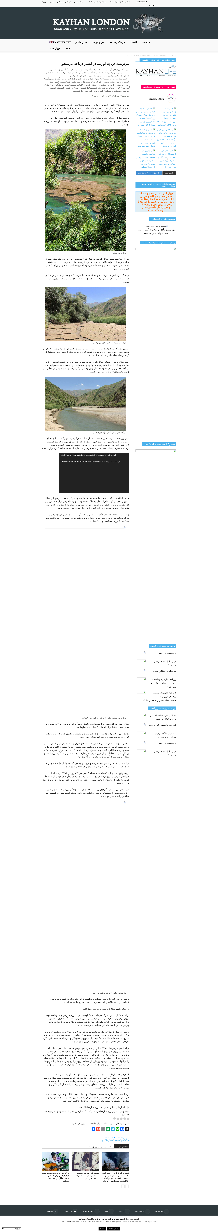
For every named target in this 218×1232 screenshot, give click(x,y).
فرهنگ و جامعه (117, 42)
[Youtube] (145, 5)
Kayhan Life (62, 42)
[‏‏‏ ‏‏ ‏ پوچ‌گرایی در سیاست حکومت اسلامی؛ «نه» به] (145, 159)
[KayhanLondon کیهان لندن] (109, 23)
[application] (94, 473)
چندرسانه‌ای (81, 42)
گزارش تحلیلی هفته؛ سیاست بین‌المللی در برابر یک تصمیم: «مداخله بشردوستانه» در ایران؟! (159, 696)
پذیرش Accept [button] (114, 1228)
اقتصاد (133, 42)
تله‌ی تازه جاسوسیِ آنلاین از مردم (162, 725)
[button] (173, 45)
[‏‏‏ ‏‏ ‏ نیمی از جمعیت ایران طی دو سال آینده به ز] (145, 138)
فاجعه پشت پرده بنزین (167, 653)
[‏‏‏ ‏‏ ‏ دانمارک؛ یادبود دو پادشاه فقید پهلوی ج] (145, 117)
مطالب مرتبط (122, 1146)
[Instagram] (170, 5)
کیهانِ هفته (54, 48)
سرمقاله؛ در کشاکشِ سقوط (164, 671)
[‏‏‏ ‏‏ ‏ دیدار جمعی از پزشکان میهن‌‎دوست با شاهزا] (166, 117)
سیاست (146, 42)
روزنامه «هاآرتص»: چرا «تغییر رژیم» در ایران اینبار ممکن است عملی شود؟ (163, 683)
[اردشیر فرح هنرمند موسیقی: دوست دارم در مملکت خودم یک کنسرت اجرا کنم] (85, 1161)
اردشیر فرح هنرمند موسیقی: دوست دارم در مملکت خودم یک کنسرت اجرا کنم (86, 1175)
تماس (52, 2)
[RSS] (162, 5)
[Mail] (166, 5)
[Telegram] (154, 5)
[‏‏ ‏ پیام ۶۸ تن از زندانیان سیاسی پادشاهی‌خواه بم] (166, 138)
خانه (68, 48)
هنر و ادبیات (98, 42)
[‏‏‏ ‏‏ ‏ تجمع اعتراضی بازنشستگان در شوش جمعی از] (166, 159)
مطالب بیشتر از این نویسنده (100, 1146)
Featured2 (65, 1169)
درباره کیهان (78, 2)
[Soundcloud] (158, 5)
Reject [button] (102, 1228)
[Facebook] (174, 5)
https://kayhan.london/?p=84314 (114, 1140)
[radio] (128, 1119)
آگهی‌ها (44, 2)
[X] (149, 5)
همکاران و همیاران (64, 2)
